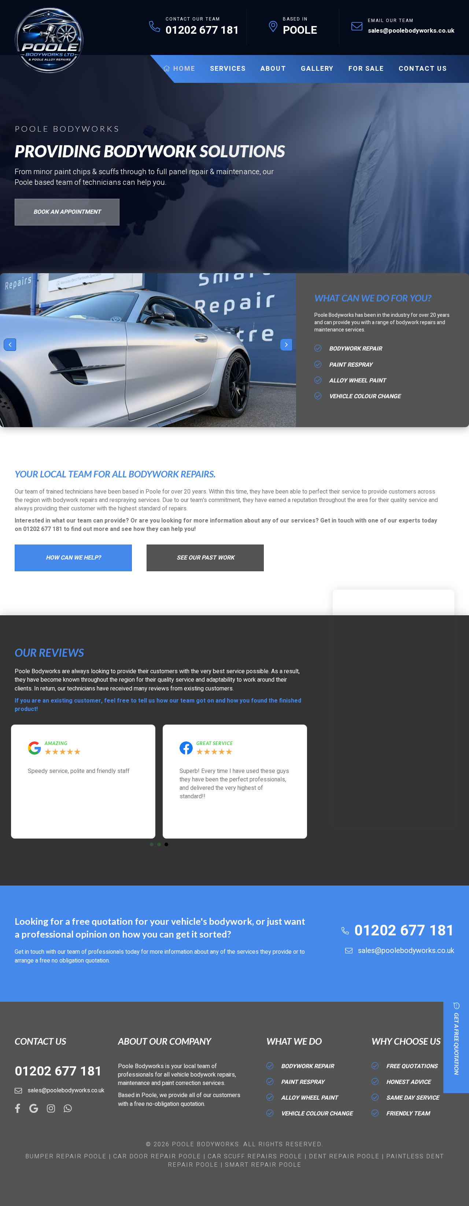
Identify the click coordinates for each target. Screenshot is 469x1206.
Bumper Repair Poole (66, 1156)
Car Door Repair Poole (157, 1156)
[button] (10, 344)
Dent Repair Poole (344, 1156)
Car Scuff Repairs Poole (255, 1156)
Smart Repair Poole (263, 1165)
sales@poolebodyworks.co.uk (411, 30)
